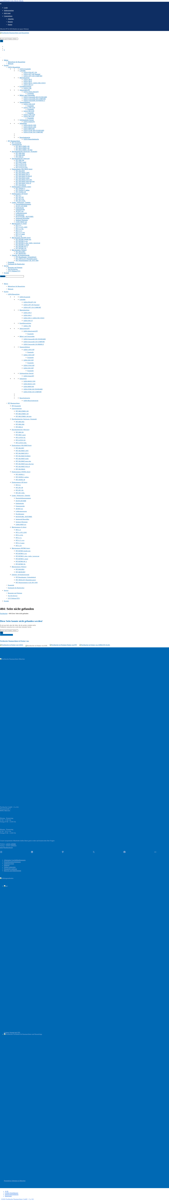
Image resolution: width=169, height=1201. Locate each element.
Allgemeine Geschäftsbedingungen (15, 860)
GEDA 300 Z (27, 81)
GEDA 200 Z (27, 79)
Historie (10, 22)
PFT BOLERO (20, 252)
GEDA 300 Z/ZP (28, 111)
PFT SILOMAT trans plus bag (25, 181)
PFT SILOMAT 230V (23, 172)
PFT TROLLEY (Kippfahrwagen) (26, 259)
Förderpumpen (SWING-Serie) (21, 187)
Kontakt (6, 273)
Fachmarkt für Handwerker (16, 264)
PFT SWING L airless (22, 190)
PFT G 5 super (20, 234)
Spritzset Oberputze (22, 220)
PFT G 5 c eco (20, 232)
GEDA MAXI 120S (29, 127)
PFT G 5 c (19, 230)
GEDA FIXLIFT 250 (30, 72)
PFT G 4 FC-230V (21, 227)
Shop (1, 55)
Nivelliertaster (20, 215)
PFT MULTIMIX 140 (22, 148)
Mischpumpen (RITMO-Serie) (21, 237)
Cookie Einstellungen (11, 1193)
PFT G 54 (19, 236)
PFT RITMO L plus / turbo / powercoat (28, 243)
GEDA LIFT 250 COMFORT (32, 76)
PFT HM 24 (19, 157)
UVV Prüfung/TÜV (14, 271)
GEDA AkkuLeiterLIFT (31, 92)
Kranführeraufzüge (25, 86)
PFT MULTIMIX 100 (22, 146)
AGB (6, 1191)
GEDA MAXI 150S (29, 125)
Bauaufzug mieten (5, 53)
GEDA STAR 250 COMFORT (33, 132)
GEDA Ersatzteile (25, 69)
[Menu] (0, 280)
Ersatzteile (30, 93)
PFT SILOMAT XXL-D (23, 183)
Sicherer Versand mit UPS (12, 1032)
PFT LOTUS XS (21, 165)
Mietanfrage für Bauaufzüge (16, 62)
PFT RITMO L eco (22, 241)
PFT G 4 (18, 225)
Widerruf (6, 865)
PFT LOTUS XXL (22, 167)
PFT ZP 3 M (19, 197)
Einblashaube (20, 208)
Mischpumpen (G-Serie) (19, 223)
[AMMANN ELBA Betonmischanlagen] (94, 645)
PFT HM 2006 (20, 155)
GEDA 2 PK (27, 88)
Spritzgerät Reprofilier (22, 218)
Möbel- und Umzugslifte (27, 95)
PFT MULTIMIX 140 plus (24, 150)
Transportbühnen (25, 102)
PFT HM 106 (20, 160)
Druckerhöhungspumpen (23, 204)
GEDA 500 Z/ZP (28, 116)
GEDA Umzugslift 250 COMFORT (34, 99)
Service (6, 266)
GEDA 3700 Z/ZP (29, 114)
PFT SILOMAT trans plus (24, 179)
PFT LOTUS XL (21, 164)
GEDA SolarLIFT (29, 121)
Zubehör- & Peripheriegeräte (20, 255)
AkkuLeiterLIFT (25, 90)
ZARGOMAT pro (21, 222)
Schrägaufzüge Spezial (27, 120)
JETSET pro (19, 211)
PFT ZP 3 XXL (20, 201)
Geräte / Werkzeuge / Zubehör (21, 202)
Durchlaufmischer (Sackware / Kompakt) (24, 151)
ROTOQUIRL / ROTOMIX (24, 216)
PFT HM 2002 (20, 153)
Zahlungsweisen (9, 863)
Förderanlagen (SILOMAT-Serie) (22, 169)
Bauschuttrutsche (25, 137)
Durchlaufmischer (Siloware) (21, 158)
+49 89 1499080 (10, 844)
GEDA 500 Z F (28, 85)
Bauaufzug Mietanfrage (7, 278)
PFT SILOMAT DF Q (23, 174)
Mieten (6, 60)
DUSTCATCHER (21, 206)
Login (6, 7)
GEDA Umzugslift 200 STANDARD (35, 97)
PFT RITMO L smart (22, 245)
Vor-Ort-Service (13, 269)
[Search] (1, 41)
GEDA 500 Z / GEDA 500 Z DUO (34, 83)
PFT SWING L (20, 188)
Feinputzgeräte (20, 209)
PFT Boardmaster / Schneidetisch (26, 257)
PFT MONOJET (21, 253)
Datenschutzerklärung (11, 1194)
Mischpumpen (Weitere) (19, 250)
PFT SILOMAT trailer (23, 178)
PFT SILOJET (20, 171)
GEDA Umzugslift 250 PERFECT (34, 100)
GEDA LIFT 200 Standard (31, 74)
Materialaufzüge (25, 78)
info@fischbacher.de (6, 847)
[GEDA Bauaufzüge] (11, 645)
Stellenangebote (9, 10)
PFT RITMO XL (21, 248)
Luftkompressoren (21, 213)
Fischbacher (3, 613)
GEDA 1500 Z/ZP (29, 107)
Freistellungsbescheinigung (12, 862)
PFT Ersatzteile (16, 143)
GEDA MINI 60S (29, 128)
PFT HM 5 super (21, 162)
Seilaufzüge (23, 123)
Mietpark (10, 63)
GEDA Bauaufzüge (14, 67)
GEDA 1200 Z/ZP (29, 104)
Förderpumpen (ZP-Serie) (20, 194)
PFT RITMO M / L (22, 246)
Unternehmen (8, 16)
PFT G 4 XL (20, 229)
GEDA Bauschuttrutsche (31, 139)
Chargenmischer (17, 144)
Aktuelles (11, 19)
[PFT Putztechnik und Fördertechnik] (63, 645)
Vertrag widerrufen (10, 867)
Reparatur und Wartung (15, 267)
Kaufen (6, 65)
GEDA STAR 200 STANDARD (33, 130)
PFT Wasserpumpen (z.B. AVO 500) (27, 260)
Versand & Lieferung (10, 869)
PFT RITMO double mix (23, 239)
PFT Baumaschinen (14, 141)
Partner (10, 24)
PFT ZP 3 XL (20, 199)
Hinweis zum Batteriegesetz (12, 871)
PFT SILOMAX (21, 185)
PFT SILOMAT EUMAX (24, 176)
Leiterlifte (23, 70)
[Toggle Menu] (0, 43)
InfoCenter (7, 13)
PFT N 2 (18, 195)
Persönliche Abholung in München (14, 1181)
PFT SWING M (21, 192)
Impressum (8, 1196)
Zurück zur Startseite (6, 635)
